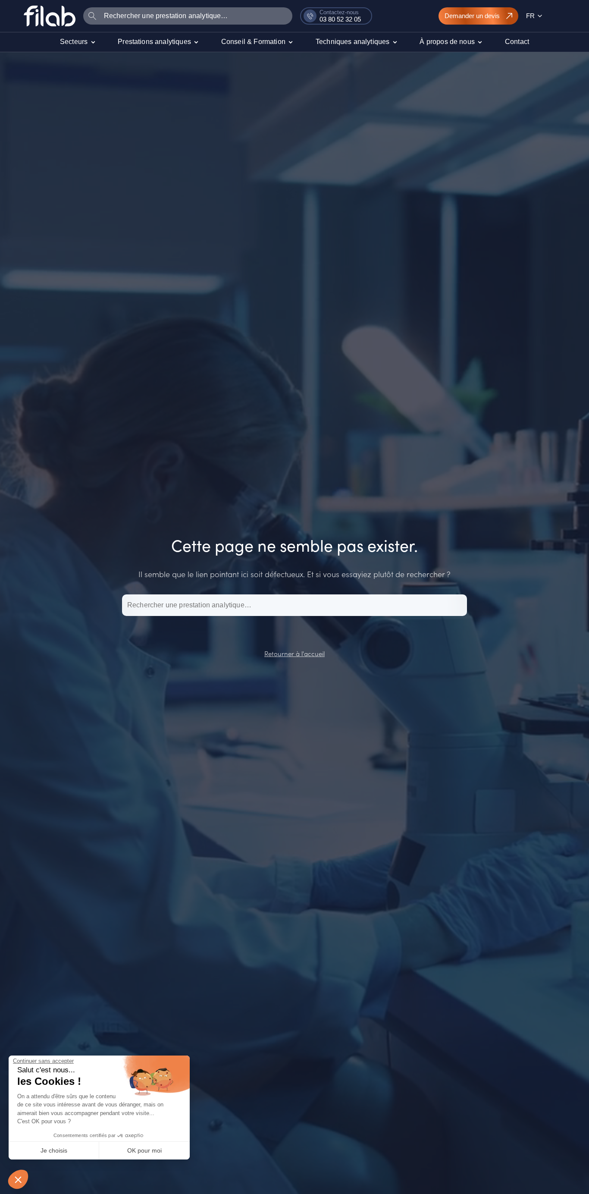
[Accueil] (49, 16)
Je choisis (54, 1150)
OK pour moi (144, 1150)
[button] (18, 1179)
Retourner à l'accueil (294, 653)
